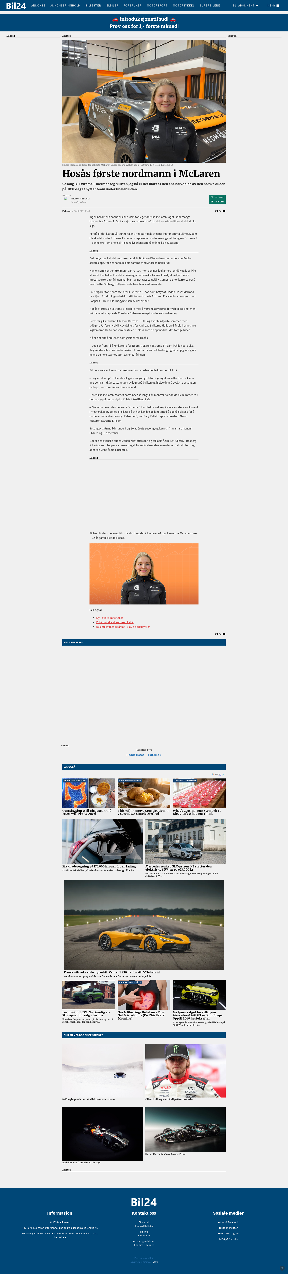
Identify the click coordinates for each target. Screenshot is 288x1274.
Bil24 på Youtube (228, 1239)
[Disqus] (144, 694)
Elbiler (112, 5)
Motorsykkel (183, 5)
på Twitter (228, 1228)
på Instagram (228, 1233)
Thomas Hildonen (144, 1245)
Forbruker (133, 5)
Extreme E (155, 755)
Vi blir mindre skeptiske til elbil (115, 622)
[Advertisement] (144, 493)
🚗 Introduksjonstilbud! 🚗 (144, 19)
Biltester (93, 5)
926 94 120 (219, 197)
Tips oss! (219, 201)
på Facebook (228, 1222)
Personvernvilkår (144, 1258)
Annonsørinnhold (65, 5)
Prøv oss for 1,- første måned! (144, 26)
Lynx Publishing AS (140, 1262)
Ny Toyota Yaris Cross (109, 618)
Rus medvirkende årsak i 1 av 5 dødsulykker (123, 627)
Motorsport (157, 5)
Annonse (38, 5)
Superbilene (210, 5)
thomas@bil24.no (144, 1226)
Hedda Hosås (135, 755)
